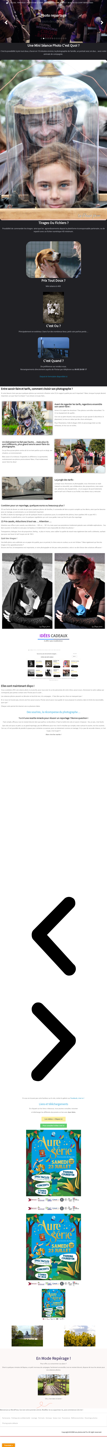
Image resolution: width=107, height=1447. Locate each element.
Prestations (66, 1418)
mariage (34, 1418)
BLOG (70, 3)
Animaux (49, 1418)
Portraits (41, 1418)
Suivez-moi (57, 1418)
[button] (5, 21)
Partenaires (6, 1418)
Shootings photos (91, 1418)
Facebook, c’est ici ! (77, 1098)
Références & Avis (77, 1418)
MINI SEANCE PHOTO (51, 3)
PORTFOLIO (21, 3)
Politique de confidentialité (20, 1418)
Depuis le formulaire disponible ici (53, 376)
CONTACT (63, 3)
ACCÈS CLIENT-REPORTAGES (83, 3)
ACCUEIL (13, 3)
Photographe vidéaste (10, 1423)
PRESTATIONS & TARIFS (35, 3)
